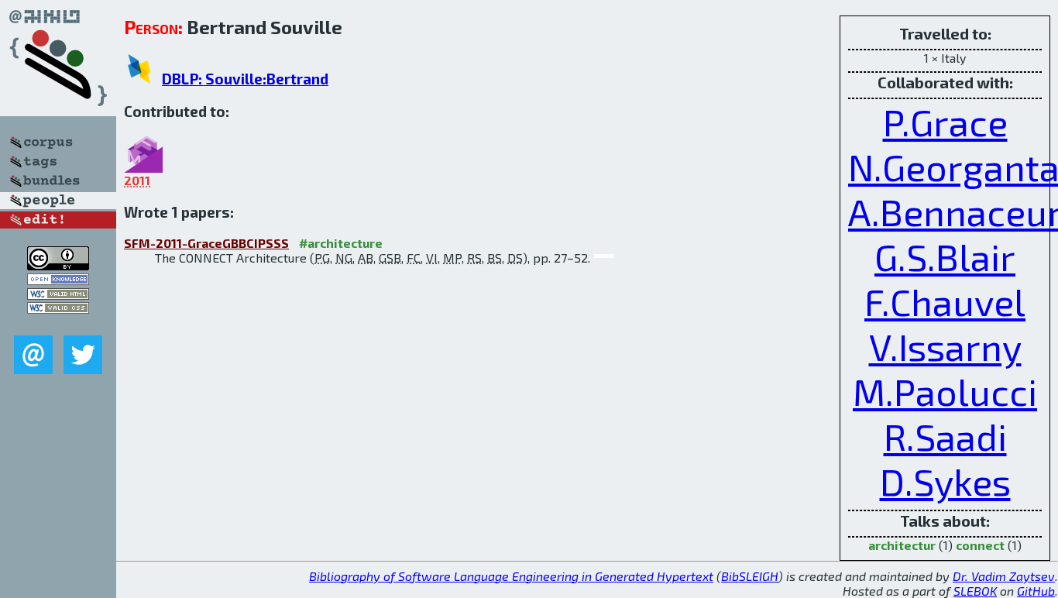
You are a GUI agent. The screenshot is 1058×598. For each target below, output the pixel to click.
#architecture (341, 242)
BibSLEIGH (749, 576)
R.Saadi (945, 436)
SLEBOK (975, 590)
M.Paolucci (945, 391)
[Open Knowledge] (58, 280)
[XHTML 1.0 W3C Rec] (58, 294)
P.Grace (945, 121)
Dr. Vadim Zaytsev (1004, 576)
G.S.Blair (944, 256)
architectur (902, 545)
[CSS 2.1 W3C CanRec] (58, 324)
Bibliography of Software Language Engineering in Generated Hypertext (511, 576)
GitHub (1036, 590)
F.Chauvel (944, 301)
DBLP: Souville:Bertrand (245, 79)
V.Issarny (945, 346)
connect (980, 545)
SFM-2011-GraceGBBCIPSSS (206, 242)
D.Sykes (945, 481)
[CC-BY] (58, 265)
